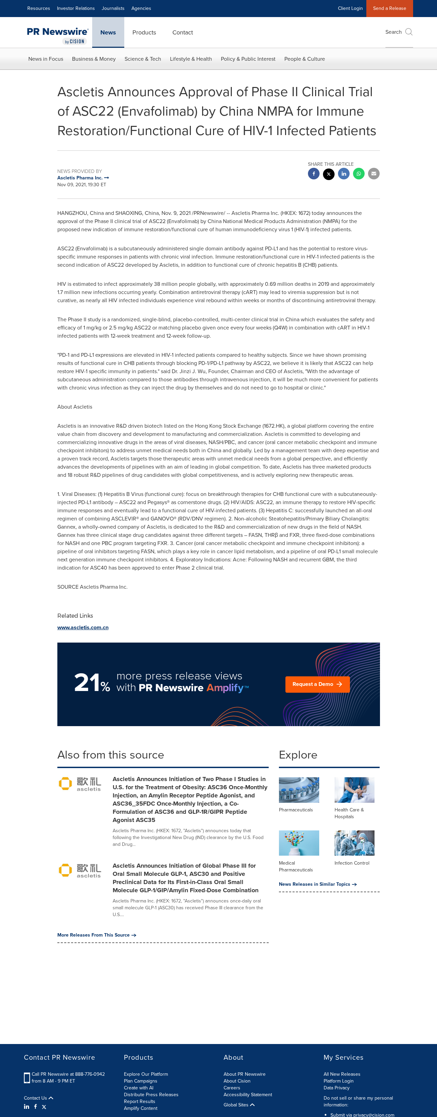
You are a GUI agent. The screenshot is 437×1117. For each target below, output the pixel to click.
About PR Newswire (245, 1074)
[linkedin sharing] (344, 174)
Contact (182, 32)
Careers (232, 1087)
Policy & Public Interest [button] (248, 59)
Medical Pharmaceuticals (296, 866)
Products (144, 32)
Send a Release (389, 8)
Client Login (350, 8)
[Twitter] (44, 1106)
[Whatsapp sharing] (359, 174)
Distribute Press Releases (151, 1094)
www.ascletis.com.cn (83, 627)
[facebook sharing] (314, 174)
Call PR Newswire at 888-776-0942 (68, 1074)
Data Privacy (337, 1087)
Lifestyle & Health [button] (191, 59)
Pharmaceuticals (296, 809)
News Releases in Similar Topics (314, 884)
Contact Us (36, 1098)
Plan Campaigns (140, 1081)
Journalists (113, 8)
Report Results (139, 1101)
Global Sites (237, 1105)
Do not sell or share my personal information (358, 1101)
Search (393, 32)
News (108, 32)
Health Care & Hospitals (349, 813)
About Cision (237, 1081)
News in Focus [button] (45, 59)
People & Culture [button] (304, 59)
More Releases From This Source (93, 935)
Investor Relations (76, 8)
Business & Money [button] (94, 59)
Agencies (141, 8)
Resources (38, 8)
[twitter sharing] (329, 175)
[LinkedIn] (27, 1106)
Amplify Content (140, 1108)
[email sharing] (374, 174)
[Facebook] (35, 1106)
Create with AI (138, 1087)
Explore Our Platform (146, 1074)
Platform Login (339, 1081)
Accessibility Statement (248, 1094)
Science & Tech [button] (143, 59)
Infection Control (352, 863)
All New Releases (342, 1074)
